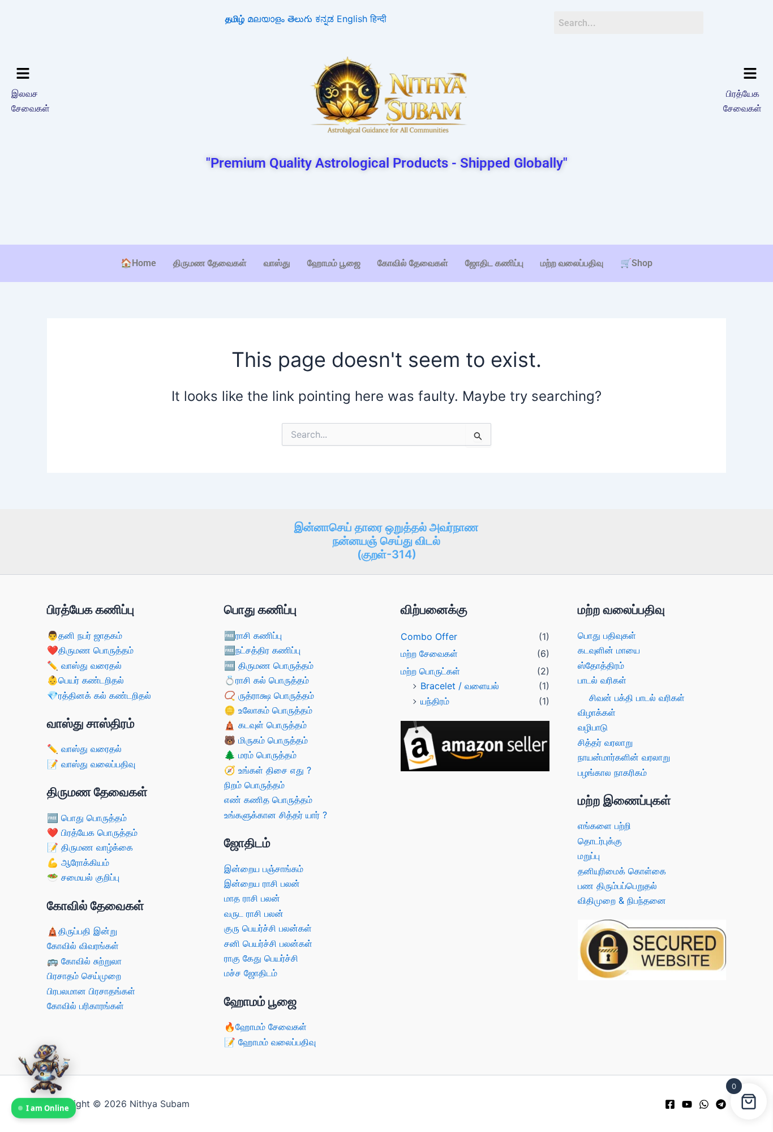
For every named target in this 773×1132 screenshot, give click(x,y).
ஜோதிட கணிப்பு (494, 263)
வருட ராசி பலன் (254, 913)
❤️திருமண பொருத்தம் (90, 650)
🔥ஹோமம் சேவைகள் (265, 1026)
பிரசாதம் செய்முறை (84, 975)
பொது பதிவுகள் (607, 635)
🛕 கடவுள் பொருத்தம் (265, 725)
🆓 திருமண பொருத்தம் (269, 665)
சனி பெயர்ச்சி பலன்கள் (268, 943)
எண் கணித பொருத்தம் (268, 799)
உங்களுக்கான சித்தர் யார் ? (275, 815)
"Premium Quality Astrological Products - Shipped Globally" (387, 163)
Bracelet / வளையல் (459, 685)
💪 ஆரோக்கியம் (78, 862)
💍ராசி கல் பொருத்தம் (266, 680)
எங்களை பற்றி (604, 825)
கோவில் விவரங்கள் (83, 945)
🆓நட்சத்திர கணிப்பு (262, 650)
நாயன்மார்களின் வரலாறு (624, 757)
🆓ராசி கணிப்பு (253, 635)
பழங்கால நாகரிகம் (612, 772)
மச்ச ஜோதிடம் (250, 973)
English (352, 18)
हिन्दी (378, 18)
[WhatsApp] (704, 1104)
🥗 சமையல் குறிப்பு (83, 877)
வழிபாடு (593, 727)
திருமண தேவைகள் (210, 263)
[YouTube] (687, 1104)
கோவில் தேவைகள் (412, 263)
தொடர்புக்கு (600, 841)
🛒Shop (636, 263)
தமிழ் (234, 18)
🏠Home (138, 263)
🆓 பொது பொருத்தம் (87, 817)
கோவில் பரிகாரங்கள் (85, 1005)
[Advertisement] (386, 208)
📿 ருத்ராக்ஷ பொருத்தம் (269, 695)
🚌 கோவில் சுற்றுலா (84, 961)
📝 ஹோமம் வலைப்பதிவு (270, 1042)
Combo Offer (429, 636)
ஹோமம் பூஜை (333, 263)
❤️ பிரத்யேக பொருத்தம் (92, 832)
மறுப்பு (589, 855)
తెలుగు (299, 18)
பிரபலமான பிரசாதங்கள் (91, 991)
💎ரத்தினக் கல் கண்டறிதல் (99, 695)
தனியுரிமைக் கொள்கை (622, 871)
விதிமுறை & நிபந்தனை (622, 900)
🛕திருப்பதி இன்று (82, 931)
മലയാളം (266, 18)
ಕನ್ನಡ (324, 18)
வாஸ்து (277, 263)
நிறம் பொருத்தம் (254, 785)
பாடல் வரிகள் (602, 680)
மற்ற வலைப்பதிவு (571, 263)
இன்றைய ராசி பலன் (262, 883)
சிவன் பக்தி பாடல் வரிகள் (637, 697)
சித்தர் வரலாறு (605, 742)
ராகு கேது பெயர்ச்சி (261, 958)
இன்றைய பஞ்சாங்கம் (263, 868)
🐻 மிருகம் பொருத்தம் (266, 740)
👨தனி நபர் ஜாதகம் (84, 635)
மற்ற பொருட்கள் (430, 671)
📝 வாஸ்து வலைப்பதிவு (91, 764)
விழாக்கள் (597, 712)
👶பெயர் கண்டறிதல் (85, 680)
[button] (101, 74)
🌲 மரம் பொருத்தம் (260, 755)
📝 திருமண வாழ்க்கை (90, 847)
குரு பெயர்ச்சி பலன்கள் (268, 928)
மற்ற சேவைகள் (429, 653)
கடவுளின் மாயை (609, 650)
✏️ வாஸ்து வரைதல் (84, 665)
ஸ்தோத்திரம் (601, 665)
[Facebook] (670, 1104)
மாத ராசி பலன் (252, 898)
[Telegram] (721, 1104)
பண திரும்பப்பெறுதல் (617, 885)
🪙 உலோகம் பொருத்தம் (268, 710)
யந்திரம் (434, 701)
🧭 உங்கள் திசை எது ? (267, 770)
